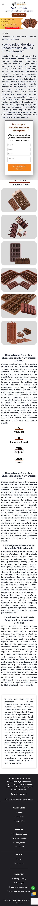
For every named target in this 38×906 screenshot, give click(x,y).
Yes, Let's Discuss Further (19, 167)
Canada (20, 863)
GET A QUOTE (19, 15)
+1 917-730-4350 (20, 8)
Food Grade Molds (20, 834)
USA (19, 859)
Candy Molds (20, 843)
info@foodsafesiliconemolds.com (20, 11)
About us (19, 817)
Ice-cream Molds (20, 838)
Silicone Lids (19, 847)
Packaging (20, 883)
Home (20, 812)
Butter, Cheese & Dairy (19, 887)
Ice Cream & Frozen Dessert (20, 891)
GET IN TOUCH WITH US (19, 778)
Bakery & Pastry (20, 879)
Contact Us (20, 821)
